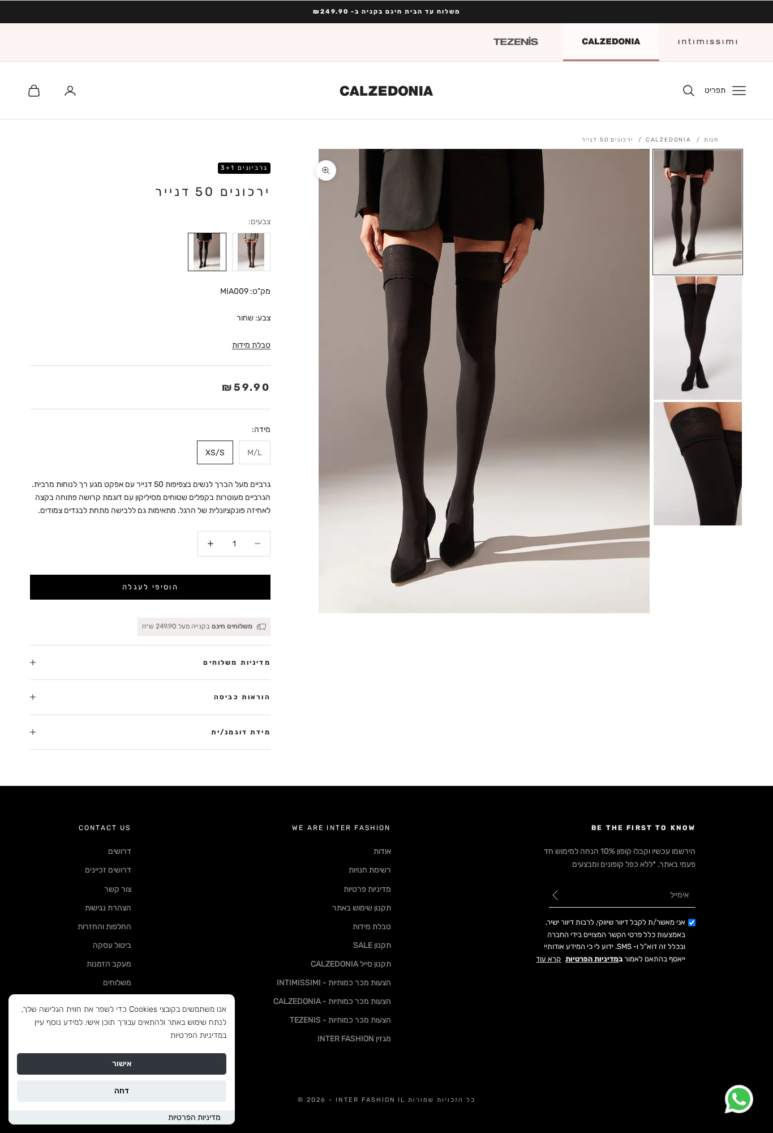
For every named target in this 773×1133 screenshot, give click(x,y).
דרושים (119, 851)
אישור (122, 1063)
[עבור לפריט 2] (697, 338)
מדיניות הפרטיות (194, 1117)
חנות (711, 139)
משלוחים (117, 982)
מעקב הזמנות (109, 964)
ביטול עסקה (112, 945)
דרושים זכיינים (108, 870)
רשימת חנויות (370, 870)
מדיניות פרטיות (367, 889)
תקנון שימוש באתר (361, 908)
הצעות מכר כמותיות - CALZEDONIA (332, 1001)
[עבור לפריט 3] (697, 464)
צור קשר (117, 889)
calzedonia (669, 139)
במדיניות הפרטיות (198, 1035)
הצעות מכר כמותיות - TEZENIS (340, 1020)
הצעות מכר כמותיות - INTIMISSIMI (334, 982)
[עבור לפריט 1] (697, 212)
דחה (121, 1091)
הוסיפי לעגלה (150, 587)
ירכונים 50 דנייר (607, 139)
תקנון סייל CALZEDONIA (351, 964)
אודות (382, 851)
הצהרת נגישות (108, 908)
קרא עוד (548, 959)
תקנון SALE (372, 945)
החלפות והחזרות (104, 926)
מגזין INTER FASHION (354, 1039)
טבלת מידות (251, 345)
